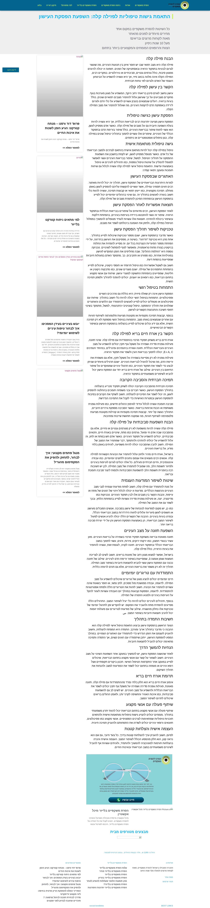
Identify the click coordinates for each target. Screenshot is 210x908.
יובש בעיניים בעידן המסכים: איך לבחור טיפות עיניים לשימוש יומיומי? (60, 328)
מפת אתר (169, 877)
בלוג (39, 5)
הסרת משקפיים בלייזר (86, 5)
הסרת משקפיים (142, 5)
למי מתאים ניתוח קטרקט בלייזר (65, 874)
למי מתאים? (66, 5)
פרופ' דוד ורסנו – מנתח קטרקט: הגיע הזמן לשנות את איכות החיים (62, 128)
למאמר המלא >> (71, 148)
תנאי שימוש (168, 882)
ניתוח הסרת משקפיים (110, 5)
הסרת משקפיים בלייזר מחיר (113, 871)
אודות (127, 5)
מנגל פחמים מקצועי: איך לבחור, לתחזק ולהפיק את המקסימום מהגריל (62, 457)
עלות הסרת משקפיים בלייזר (113, 868)
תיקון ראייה (51, 5)
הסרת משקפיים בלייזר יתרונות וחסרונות (107, 887)
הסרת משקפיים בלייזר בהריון (112, 878)
